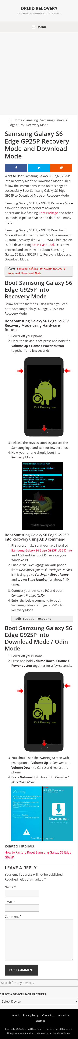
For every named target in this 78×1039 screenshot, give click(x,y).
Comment (13, 917)
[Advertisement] (39, 73)
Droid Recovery (39, 8)
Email (10, 902)
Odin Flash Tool (43, 245)
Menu (41, 27)
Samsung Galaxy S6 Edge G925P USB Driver (42, 550)
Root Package (48, 213)
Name (10, 887)
